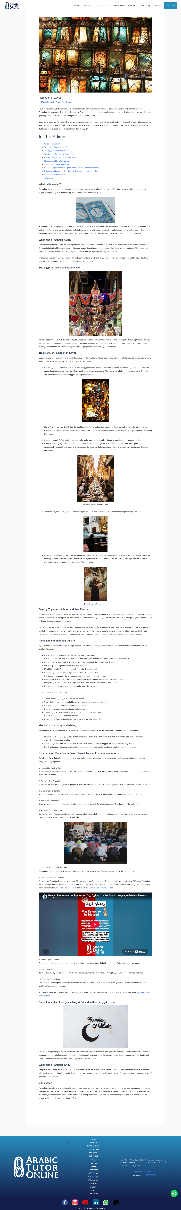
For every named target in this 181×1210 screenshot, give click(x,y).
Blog (93, 1159)
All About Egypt (46, 102)
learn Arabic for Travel (67, 888)
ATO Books (93, 1173)
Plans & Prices (119, 6)
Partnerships (93, 1176)
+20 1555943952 (149, 1175)
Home (76, 6)
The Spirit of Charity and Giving (56, 164)
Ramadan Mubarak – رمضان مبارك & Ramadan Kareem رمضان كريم (71, 171)
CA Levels (93, 1183)
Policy (93, 1190)
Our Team (93, 1153)
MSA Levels (93, 1180)
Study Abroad (93, 1149)
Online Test (93, 1156)
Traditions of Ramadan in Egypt (56, 154)
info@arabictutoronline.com (144, 1171)
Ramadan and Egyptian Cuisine (57, 161)
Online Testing (144, 6)
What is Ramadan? (52, 144)
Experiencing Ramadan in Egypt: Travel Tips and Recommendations (71, 168)
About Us (93, 1142)
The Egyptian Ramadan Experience (58, 151)
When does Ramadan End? (55, 174)
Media (93, 1166)
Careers (93, 1187)
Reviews (131, 6)
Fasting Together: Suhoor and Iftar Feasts (60, 157)
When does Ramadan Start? (55, 147)
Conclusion (48, 178)
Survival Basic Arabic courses (101, 888)
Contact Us (170, 6)
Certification (93, 1170)
